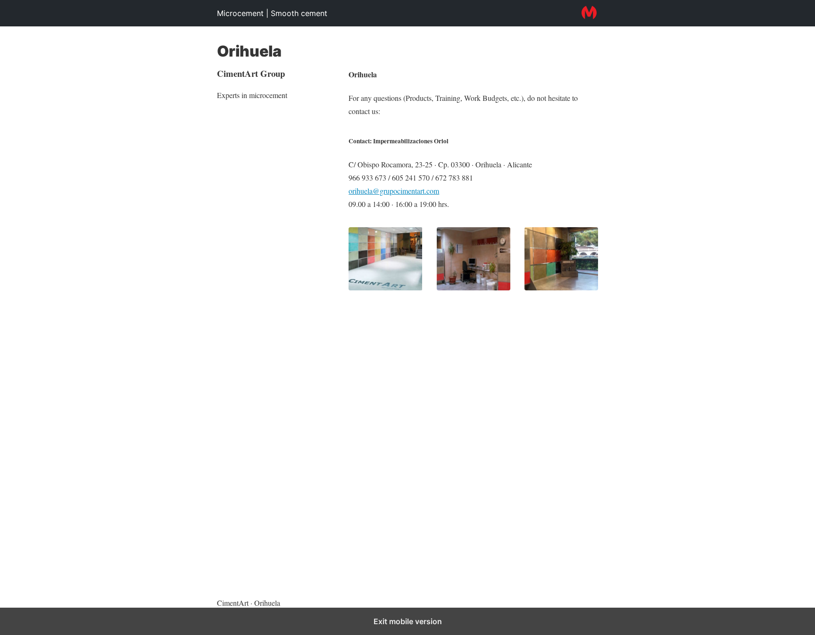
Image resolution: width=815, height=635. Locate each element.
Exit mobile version (408, 621)
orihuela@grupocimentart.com (394, 191)
